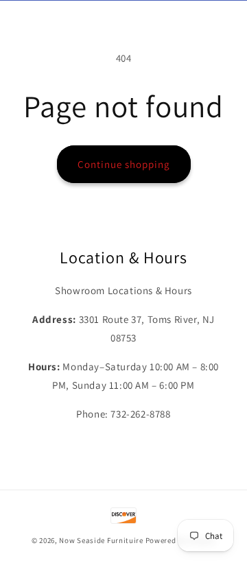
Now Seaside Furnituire (101, 540)
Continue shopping (124, 164)
